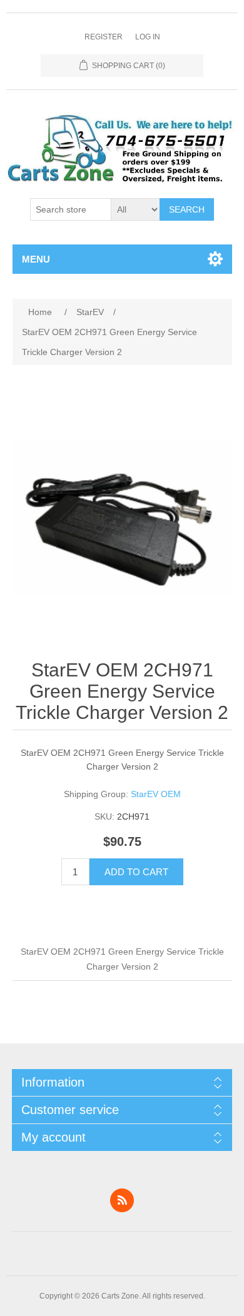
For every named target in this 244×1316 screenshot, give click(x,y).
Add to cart (136, 871)
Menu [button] (36, 259)
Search (187, 209)
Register (103, 37)
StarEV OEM (156, 794)
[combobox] (70, 209)
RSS (122, 1200)
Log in (147, 37)
